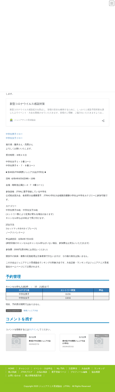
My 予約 (60, 368)
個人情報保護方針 (33, 375)
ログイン (33, 329)
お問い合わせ (14, 375)
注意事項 (73, 368)
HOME (11, 368)
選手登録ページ (59, 372)
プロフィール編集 (79, 372)
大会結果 (85, 368)
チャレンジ (24, 368)
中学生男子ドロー (14, 134)
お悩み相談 (42, 372)
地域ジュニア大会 (31, 310)
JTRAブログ (26, 372)
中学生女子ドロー (14, 138)
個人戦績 (12, 372)
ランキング (99, 368)
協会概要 (96, 372)
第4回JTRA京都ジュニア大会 (40, 341)
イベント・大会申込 (43, 368)
